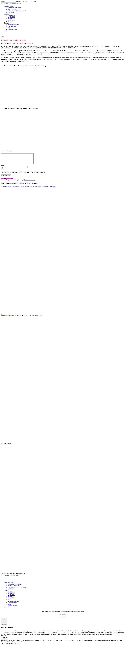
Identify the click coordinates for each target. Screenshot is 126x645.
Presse (9, 27)
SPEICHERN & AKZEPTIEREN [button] (10, 643)
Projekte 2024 (11, 18)
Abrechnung (11, 12)
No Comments (29, 43)
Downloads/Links (12, 29)
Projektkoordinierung (13, 24)
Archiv (2, 36)
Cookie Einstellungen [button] (63, 617)
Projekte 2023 (11, 20)
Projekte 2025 (11, 17)
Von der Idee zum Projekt (14, 7)
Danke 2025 (11, 21)
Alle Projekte (11, 15)
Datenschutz (8, 575)
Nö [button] (60, 614)
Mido (4, 43)
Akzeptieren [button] (63, 614)
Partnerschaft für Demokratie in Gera (11, 3)
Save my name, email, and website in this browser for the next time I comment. (23, 172)
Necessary (5, 637)
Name (3, 165)
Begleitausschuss (12, 26)
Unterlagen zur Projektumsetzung (17, 10)
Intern (2, 575)
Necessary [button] (3, 635)
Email (3, 167)
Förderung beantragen (13, 9)
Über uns (6, 23)
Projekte (6, 14)
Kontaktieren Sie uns (29, 180)
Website (3, 169)
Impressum (15, 575)
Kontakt (6, 31)
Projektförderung (8, 6)
